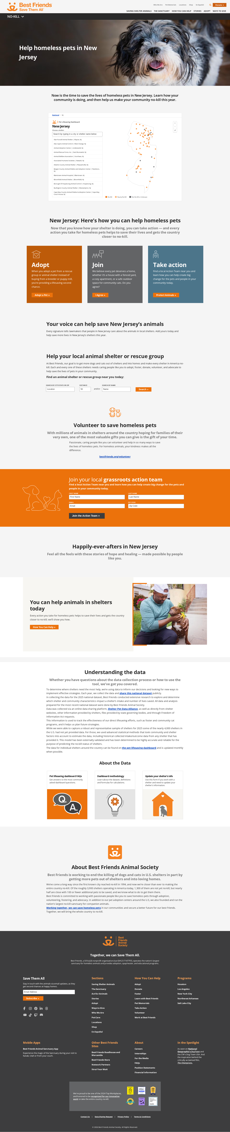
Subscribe (31, 998)
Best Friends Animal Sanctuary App (40, 1048)
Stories (197, 11)
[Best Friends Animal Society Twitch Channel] (36, 1015)
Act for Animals (99, 993)
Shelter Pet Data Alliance (123, 708)
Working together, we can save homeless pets (73, 907)
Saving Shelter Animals (139, 11)
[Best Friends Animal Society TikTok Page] (30, 1015)
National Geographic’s (189, 1050)
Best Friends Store (101, 1059)
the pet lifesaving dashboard (139, 747)
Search (142, 389)
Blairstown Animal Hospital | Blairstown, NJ (69, 175)
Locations (182, 5)
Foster (138, 993)
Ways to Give (98, 1008)
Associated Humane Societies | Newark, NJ (69, 160)
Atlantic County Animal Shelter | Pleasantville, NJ (71, 165)
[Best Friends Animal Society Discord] (41, 1015)
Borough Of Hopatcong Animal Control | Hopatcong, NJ (73, 184)
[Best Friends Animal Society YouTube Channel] (25, 1015)
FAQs (137, 1063)
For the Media (142, 1058)
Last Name (132, 493)
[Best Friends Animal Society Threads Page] (47, 1008)
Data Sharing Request (104, 1117)
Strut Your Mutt (99, 1069)
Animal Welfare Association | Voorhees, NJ (69, 156)
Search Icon (212, 5)
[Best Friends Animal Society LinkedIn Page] (41, 1008)
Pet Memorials (170, 5)
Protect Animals (165, 295)
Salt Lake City (184, 1003)
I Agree (99, 295)
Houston (182, 984)
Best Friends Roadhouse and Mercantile (106, 1054)
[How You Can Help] (115, 614)
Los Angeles (183, 989)
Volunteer (140, 1012)
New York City (185, 993)
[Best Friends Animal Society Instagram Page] (30, 1008)
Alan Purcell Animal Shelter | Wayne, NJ (67, 139)
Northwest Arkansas (188, 998)
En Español (200, 5)
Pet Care (96, 1017)
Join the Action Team (85, 515)
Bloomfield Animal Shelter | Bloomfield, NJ (69, 179)
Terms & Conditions (142, 1117)
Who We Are (157, 5)
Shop (191, 5)
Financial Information (146, 1072)
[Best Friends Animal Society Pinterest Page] (36, 1008)
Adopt (207, 11)
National (55, 115)
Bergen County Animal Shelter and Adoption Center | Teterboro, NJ (77, 170)
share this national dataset (136, 693)
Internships (140, 1053)
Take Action (141, 1008)
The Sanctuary (162, 11)
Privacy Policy (123, 1117)
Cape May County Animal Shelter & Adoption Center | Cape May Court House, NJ (76, 193)
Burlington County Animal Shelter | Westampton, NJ (72, 188)
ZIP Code (131, 502)
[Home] (29, 7)
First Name (73, 493)
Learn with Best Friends (146, 998)
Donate (218, 5)
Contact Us (85, 1117)
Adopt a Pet (41, 295)
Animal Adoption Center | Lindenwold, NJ (68, 148)
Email (71, 502)
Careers (138, 1048)
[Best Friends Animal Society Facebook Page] (25, 1008)
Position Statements (145, 1067)
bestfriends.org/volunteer (114, 456)
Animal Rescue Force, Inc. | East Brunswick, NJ (70, 152)
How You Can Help (181, 11)
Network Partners (101, 1064)
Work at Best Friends (145, 1017)
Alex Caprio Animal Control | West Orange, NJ (70, 144)
